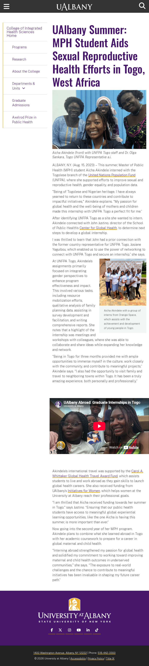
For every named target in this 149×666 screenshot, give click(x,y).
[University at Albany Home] (74, 5)
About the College (26, 71)
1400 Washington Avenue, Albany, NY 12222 (60, 652)
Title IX (110, 658)
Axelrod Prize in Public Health (24, 119)
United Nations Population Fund (111, 175)
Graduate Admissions (21, 103)
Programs (19, 47)
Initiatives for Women (84, 491)
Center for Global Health (98, 228)
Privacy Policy (96, 658)
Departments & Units (23, 86)
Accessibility (78, 658)
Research (19, 59)
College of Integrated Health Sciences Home (24, 32)
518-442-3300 (107, 652)
